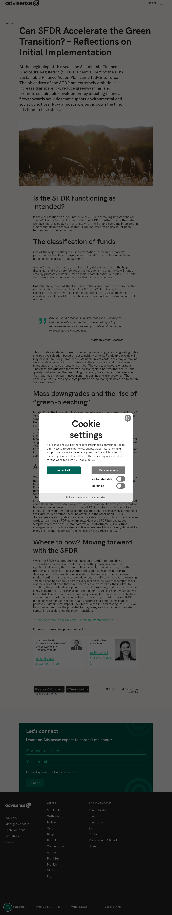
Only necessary (108, 470)
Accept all (63, 470)
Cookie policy (86, 460)
